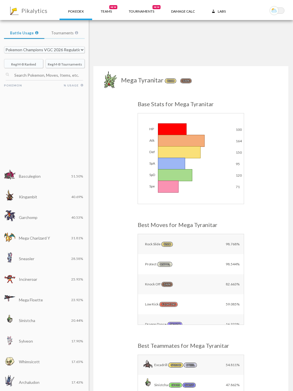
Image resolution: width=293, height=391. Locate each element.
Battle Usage (22, 33)
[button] (106, 10)
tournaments (144, 9)
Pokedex (76, 11)
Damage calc (183, 11)
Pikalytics (34, 10)
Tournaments (62, 33)
